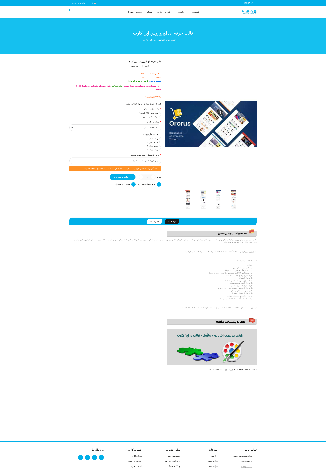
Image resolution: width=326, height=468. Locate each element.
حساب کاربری (136, 456)
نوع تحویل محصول (152, 109)
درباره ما (214, 456)
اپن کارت (223, 369)
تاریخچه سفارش (135, 461)
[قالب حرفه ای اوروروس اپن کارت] (234, 199)
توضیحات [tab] (172, 221)
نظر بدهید (134, 66)
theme (217, 369)
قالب (246, 369)
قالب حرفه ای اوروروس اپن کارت (159, 39)
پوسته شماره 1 (152, 139)
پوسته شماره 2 (152, 142)
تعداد (159, 177)
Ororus (211, 369)
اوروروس (231, 369)
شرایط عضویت (212, 461)
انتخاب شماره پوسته (151, 134)
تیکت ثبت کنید (117, 86)
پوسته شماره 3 (152, 146)
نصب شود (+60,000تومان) (148, 113)
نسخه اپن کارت (153, 122)
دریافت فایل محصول (150, 117)
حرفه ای (239, 369)
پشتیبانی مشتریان (172, 461)
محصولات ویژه (174, 456)
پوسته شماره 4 (152, 150)
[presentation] (244, 200)
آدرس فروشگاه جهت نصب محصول (145, 155)
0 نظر (147, 66)
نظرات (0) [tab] (154, 221)
